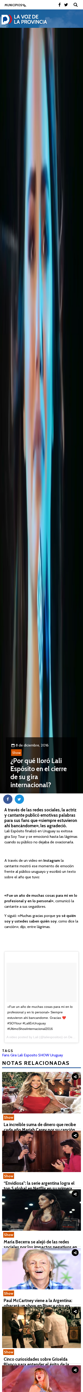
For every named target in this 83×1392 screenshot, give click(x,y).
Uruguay (56, 1055)
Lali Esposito (27, 1055)
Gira (13, 1055)
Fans (5, 1055)
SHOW (43, 1055)
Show (16, 753)
